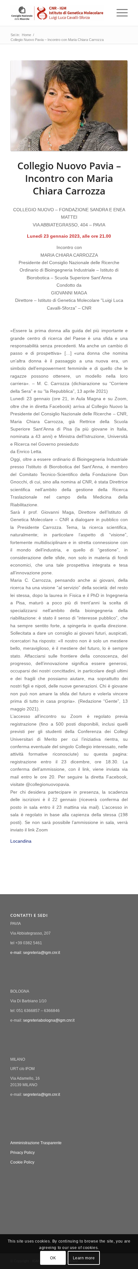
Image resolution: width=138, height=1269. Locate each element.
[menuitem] (119, 13)
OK (53, 1258)
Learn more (84, 1258)
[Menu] (119, 13)
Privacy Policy (22, 1152)
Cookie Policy (22, 1162)
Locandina (20, 841)
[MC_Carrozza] (69, 105)
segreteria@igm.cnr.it (41, 1094)
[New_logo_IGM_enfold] (57, 13)
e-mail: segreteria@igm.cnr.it (35, 952)
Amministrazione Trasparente (36, 1143)
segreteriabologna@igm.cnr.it (48, 1020)
